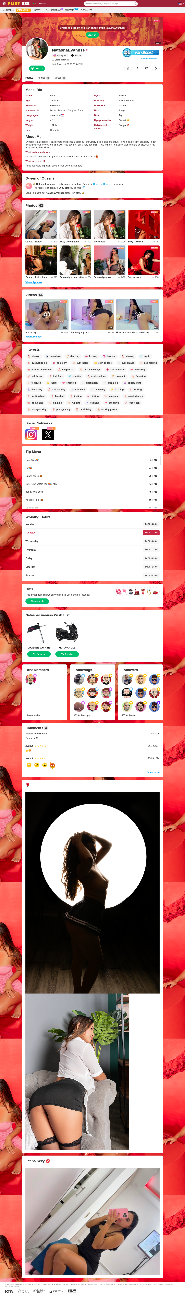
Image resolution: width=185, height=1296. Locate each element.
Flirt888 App (86, 10)
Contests (69, 10)
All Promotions (53, 10)
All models (8, 10)
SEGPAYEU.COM (66, 1284)
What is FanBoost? (150, 58)
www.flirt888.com (34, 1284)
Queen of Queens (102, 184)
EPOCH (54, 1284)
